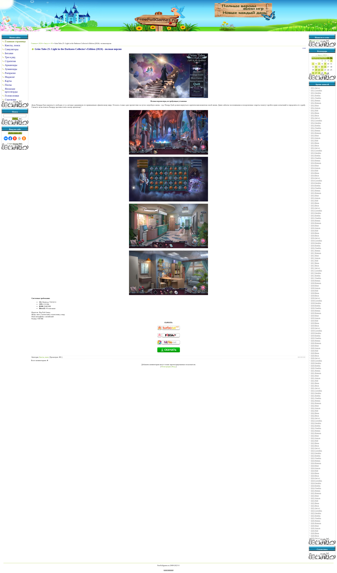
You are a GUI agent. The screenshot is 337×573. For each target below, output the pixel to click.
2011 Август (315, 88)
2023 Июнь (315, 443)
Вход (174, 367)
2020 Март (315, 346)
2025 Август (315, 508)
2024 (40, 43)
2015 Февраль (316, 193)
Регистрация (166, 367)
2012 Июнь (315, 113)
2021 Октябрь (316, 393)
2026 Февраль (316, 523)
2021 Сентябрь (316, 391)
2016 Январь (315, 220)
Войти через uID (15, 133)
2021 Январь (315, 371)
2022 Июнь (315, 413)
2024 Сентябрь (316, 481)
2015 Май (314, 200)
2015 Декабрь (316, 218)
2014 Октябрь (316, 183)
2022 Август (315, 418)
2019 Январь (315, 311)
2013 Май (314, 140)
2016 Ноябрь (315, 245)
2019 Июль (315, 326)
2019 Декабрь (316, 338)
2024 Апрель (315, 468)
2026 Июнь (315, 533)
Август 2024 (322, 55)
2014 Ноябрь (315, 185)
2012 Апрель (315, 108)
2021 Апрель (315, 378)
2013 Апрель (315, 138)
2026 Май (314, 531)
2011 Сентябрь (316, 90)
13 (316, 67)
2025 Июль (315, 506)
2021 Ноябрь (315, 396)
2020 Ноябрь (315, 366)
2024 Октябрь (316, 483)
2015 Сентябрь (316, 210)
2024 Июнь (315, 473)
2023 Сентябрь (316, 451)
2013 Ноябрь (315, 155)
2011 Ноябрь (315, 95)
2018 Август (315, 298)
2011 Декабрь (316, 98)
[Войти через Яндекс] (15, 138)
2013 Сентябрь (316, 150)
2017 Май (314, 260)
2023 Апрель (315, 438)
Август (46, 43)
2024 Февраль (316, 463)
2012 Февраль (316, 103)
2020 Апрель (315, 348)
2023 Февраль (316, 433)
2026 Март (315, 526)
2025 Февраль (316, 493)
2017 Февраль (316, 253)
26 (313, 73)
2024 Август (315, 478)
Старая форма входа (14, 144)
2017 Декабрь (316, 278)
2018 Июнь (315, 293)
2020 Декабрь (316, 368)
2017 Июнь (315, 263)
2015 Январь (315, 190)
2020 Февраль (316, 343)
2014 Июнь (315, 173)
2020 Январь (315, 341)
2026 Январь (315, 521)
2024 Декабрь (316, 488)
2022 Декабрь (316, 428)
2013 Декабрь (316, 158)
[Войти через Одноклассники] (24, 138)
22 (322, 70)
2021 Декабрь (316, 398)
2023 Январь (315, 431)
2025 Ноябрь (315, 516)
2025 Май (314, 501)
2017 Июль (315, 265)
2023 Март (315, 436)
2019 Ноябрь (315, 336)
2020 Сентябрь (316, 361)
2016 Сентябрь (316, 240)
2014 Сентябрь (316, 180)
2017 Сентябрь (316, 270)
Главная (34, 43)
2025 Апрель (315, 498)
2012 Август (315, 118)
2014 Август (315, 178)
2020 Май (314, 351)
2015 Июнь (315, 203)
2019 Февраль (316, 313)
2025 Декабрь (316, 518)
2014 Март (315, 165)
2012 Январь (315, 100)
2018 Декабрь (316, 308)
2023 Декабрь (316, 458)
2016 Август (315, 238)
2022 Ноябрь (315, 426)
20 (316, 70)
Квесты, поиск (44, 357)
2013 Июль (315, 145)
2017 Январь (315, 250)
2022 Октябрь (316, 423)
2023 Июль (315, 446)
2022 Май (314, 411)
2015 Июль (315, 205)
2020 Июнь (315, 353)
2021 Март (315, 376)
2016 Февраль (316, 223)
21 (319, 70)
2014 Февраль (316, 163)
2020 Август (315, 358)
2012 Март (315, 105)
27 (316, 73)
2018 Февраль (316, 283)
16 (325, 67)
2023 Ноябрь (315, 456)
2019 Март (315, 316)
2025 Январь (315, 491)
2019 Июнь (315, 323)
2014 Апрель (315, 168)
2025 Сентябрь (316, 511)
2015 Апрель (315, 198)
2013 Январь (315, 130)
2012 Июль (315, 115)
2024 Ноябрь (315, 486)
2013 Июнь (315, 143)
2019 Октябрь (316, 333)
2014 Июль (315, 175)
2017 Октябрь (316, 273)
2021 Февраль (316, 373)
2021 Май (314, 381)
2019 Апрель (315, 318)
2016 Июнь (315, 233)
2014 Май (314, 170)
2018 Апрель (315, 288)
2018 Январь (315, 280)
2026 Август (315, 538)
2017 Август (315, 268)
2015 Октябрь (316, 213)
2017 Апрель (315, 258)
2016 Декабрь (316, 248)
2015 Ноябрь (315, 215)
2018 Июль (315, 296)
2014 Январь (315, 160)
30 (52, 43)
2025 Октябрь (316, 513)
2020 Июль (315, 356)
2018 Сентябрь (316, 301)
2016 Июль (315, 235)
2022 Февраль (316, 403)
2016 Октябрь (316, 243)
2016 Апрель (315, 228)
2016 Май (314, 230)
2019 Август (315, 328)
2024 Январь (315, 461)
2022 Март (315, 406)
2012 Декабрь (316, 128)
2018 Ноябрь (315, 306)
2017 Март (315, 255)
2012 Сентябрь (316, 120)
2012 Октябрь (316, 123)
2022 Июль (315, 416)
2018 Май (314, 291)
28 (319, 73)
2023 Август (315, 448)
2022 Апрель (315, 408)
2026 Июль (315, 536)
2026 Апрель (315, 528)
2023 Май (314, 441)
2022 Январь (315, 401)
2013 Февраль (316, 133)
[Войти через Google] (19, 138)
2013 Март (315, 135)
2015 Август (315, 208)
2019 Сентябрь (316, 331)
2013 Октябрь (316, 153)
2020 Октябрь (316, 363)
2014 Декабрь (316, 188)
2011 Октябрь (316, 93)
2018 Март (315, 285)
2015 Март (315, 195)
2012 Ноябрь (315, 125)
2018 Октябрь (316, 303)
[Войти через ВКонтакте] (6, 138)
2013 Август (315, 148)
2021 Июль (315, 386)
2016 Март (315, 225)
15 (322, 67)
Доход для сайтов (314, 40)
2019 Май (314, 321)
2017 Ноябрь (315, 275)
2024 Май (314, 471)
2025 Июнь (315, 503)
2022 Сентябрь (316, 421)
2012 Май (314, 110)
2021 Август (315, 388)
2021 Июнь (315, 383)
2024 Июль (315, 476)
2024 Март (315, 466)
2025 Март (315, 496)
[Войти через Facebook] (10, 138)
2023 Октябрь (316, 453)
